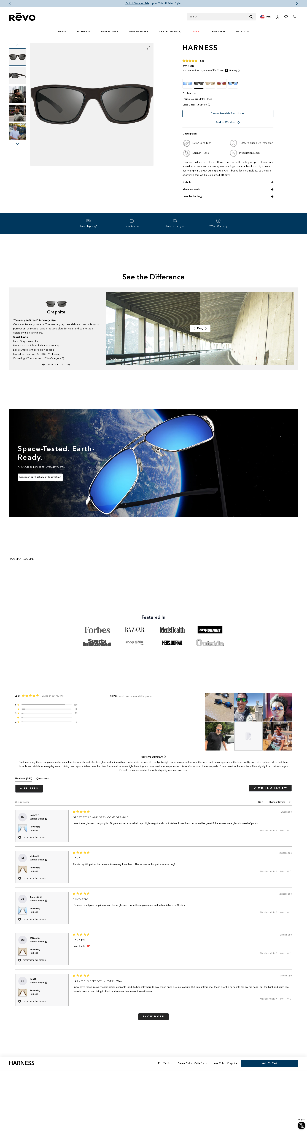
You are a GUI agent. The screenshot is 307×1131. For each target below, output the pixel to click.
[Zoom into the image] (92, 104)
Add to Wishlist (225, 122)
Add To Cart (269, 1063)
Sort (261, 801)
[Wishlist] (286, 16)
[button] (7, 3)
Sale (196, 31)
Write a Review (274, 789)
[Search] (252, 16)
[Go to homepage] (22, 17)
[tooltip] (165, 756)
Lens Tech (218, 31)
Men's (62, 31)
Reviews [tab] (23, 779)
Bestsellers (109, 31)
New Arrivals (138, 31)
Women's (83, 31)
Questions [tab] (42, 779)
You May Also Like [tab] (22, 559)
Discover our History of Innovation (40, 477)
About (240, 31)
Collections (168, 31)
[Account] (277, 16)
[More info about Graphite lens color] (209, 104)
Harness (34, 830)
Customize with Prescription (228, 113)
